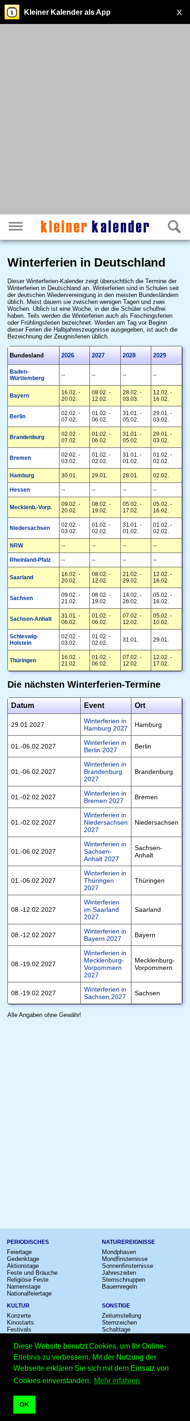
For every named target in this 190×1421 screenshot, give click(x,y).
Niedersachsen (30, 528)
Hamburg (22, 475)
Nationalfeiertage (29, 1293)
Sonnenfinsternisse (127, 1265)
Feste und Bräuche (32, 1272)
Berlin (17, 416)
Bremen (20, 458)
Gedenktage (23, 1258)
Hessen (20, 490)
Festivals (19, 1329)
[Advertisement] (95, 120)
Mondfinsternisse (125, 1258)
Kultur (18, 1305)
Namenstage (24, 1286)
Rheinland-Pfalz (30, 560)
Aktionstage (23, 1265)
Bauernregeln (119, 1286)
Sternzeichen (119, 1322)
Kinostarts (20, 1322)
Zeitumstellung (121, 1315)
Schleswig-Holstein (24, 639)
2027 (98, 355)
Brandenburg (27, 437)
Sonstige (116, 1305)
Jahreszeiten (119, 1272)
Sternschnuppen (123, 1279)
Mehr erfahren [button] (117, 1381)
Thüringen (23, 660)
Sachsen (21, 598)
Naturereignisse (128, 1242)
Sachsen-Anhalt (31, 619)
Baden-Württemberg (27, 375)
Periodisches (28, 1242)
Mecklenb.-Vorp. (31, 507)
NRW (16, 545)
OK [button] (24, 1404)
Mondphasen (119, 1252)
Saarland (21, 577)
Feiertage (19, 1252)
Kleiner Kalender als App (67, 12)
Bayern (19, 395)
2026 (67, 355)
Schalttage (116, 1329)
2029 (159, 355)
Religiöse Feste (27, 1279)
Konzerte (19, 1315)
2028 (129, 355)
